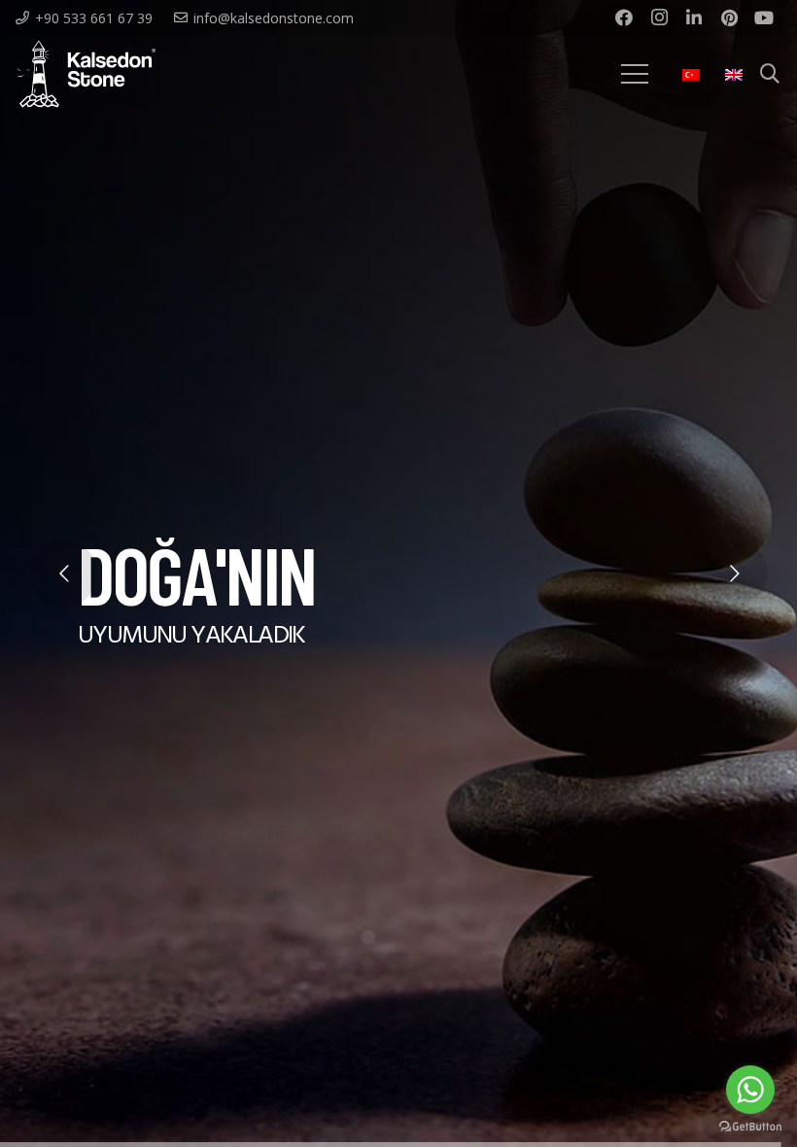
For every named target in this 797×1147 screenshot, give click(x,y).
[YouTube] (763, 17)
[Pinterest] (728, 17)
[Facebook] (623, 17)
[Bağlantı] (86, 74)
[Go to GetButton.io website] (750, 1127)
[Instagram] (658, 17)
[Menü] (634, 74)
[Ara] (769, 74)
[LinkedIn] (693, 17)
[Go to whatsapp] (750, 1089)
